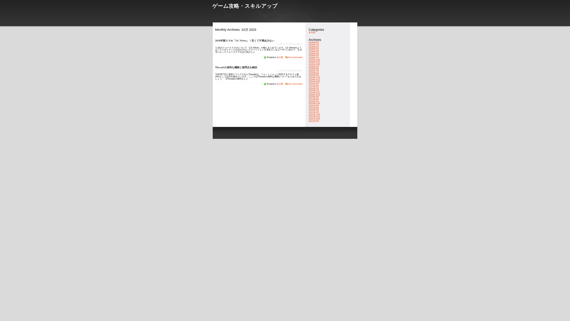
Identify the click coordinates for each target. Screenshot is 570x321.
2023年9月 (314, 97)
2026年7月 (314, 45)
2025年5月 (314, 75)
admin (300, 44)
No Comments (295, 57)
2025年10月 (314, 64)
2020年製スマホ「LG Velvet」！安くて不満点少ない (244, 40)
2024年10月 (314, 82)
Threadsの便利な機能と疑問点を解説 (236, 67)
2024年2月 (314, 88)
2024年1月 (314, 90)
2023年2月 (314, 101)
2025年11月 (314, 62)
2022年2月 (314, 112)
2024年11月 (314, 79)
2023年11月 (314, 93)
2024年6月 (314, 86)
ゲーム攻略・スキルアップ (245, 6)
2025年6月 (314, 73)
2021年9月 (314, 121)
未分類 (280, 57)
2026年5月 (314, 49)
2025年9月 (314, 66)
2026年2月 (314, 55)
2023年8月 (314, 99)
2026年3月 (314, 53)
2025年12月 (314, 60)
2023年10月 (314, 95)
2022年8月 (314, 106)
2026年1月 (314, 58)
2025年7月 (314, 71)
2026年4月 (314, 51)
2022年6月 (314, 108)
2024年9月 (314, 84)
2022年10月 (314, 103)
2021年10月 (314, 119)
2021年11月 (314, 116)
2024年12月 (314, 77)
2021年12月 (314, 114)
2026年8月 (314, 42)
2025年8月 (314, 68)
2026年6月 (314, 47)
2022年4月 (314, 110)
